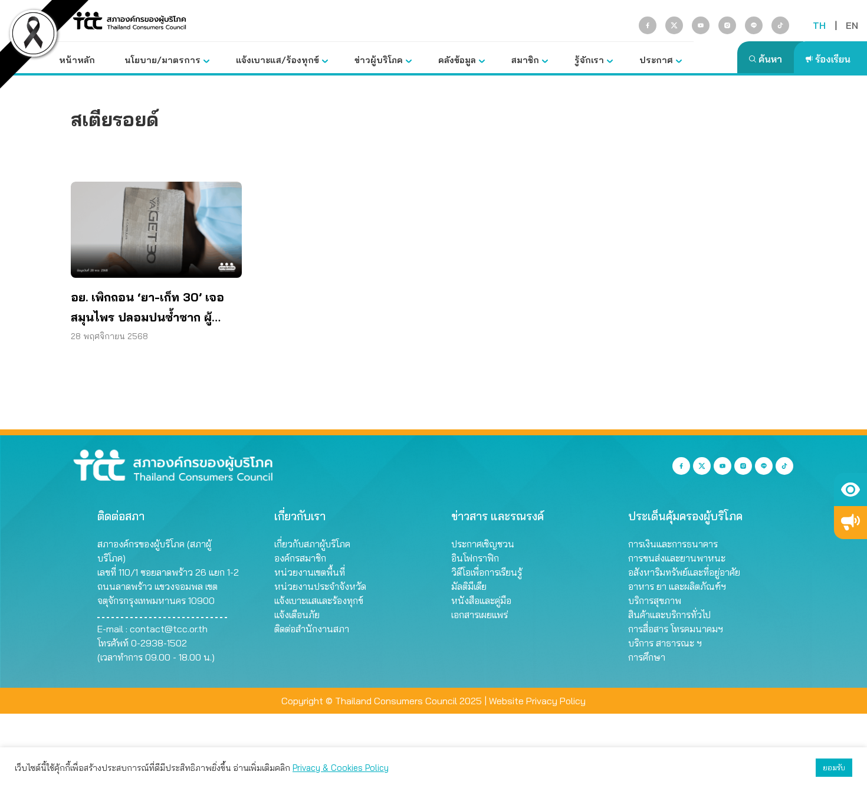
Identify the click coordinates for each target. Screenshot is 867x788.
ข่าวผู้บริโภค (378, 59)
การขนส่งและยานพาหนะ (676, 558)
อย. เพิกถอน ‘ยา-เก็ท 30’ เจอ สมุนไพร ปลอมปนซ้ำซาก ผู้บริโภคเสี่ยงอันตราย (147, 308)
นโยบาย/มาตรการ (162, 59)
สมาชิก (525, 59)
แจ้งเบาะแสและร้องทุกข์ (318, 600)
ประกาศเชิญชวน (482, 544)
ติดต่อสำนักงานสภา (311, 629)
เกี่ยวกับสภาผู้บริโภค (312, 544)
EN (852, 25)
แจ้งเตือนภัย (297, 614)
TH (819, 25)
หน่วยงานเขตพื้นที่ (309, 572)
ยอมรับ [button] (834, 767)
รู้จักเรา (589, 59)
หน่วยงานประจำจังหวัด (320, 586)
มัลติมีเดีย (469, 586)
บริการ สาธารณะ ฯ (665, 643)
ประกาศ (656, 59)
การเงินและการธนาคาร (673, 544)
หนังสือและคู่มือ (481, 600)
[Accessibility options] (850, 489)
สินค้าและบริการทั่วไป (669, 614)
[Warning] (850, 522)
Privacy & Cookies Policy (341, 767)
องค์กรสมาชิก (300, 558)
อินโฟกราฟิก (475, 558)
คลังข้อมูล (457, 59)
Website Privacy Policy (537, 701)
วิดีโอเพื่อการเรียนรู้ (486, 572)
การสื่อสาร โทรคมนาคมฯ (675, 629)
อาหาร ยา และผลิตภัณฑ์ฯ (677, 586)
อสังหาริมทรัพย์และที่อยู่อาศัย (684, 572)
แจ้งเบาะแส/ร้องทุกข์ (277, 59)
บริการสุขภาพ (654, 600)
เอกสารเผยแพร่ (479, 614)
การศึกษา (646, 657)
